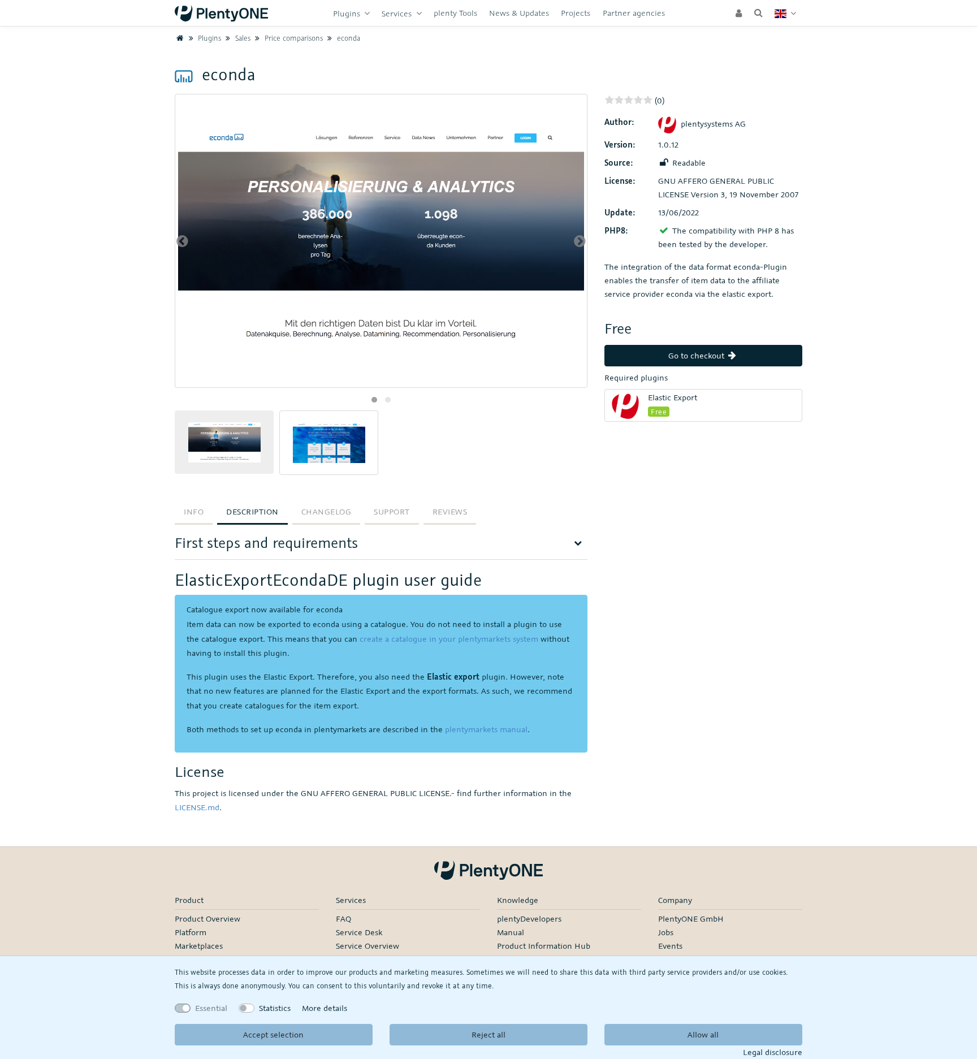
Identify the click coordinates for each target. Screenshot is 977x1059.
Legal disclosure (772, 1052)
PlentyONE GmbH (691, 918)
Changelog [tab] (326, 511)
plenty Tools (455, 12)
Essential (211, 1007)
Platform (190, 932)
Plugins (347, 13)
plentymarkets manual (486, 729)
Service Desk (359, 932)
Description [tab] (252, 511)
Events (670, 945)
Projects (575, 12)
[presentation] (182, 240)
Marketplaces (199, 945)
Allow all (703, 1034)
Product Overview (207, 918)
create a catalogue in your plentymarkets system (449, 638)
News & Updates (519, 12)
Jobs (665, 932)
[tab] (381, 546)
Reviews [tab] (450, 511)
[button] (374, 399)
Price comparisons (292, 37)
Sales (241, 37)
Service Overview (367, 945)
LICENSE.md (197, 807)
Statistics (275, 1007)
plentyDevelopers (529, 918)
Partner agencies (634, 12)
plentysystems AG (713, 123)
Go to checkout (697, 355)
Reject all (488, 1034)
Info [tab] (194, 511)
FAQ (343, 918)
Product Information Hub (543, 945)
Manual (510, 932)
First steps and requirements (266, 542)
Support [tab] (392, 511)
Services (398, 13)
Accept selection (273, 1034)
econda (347, 37)
